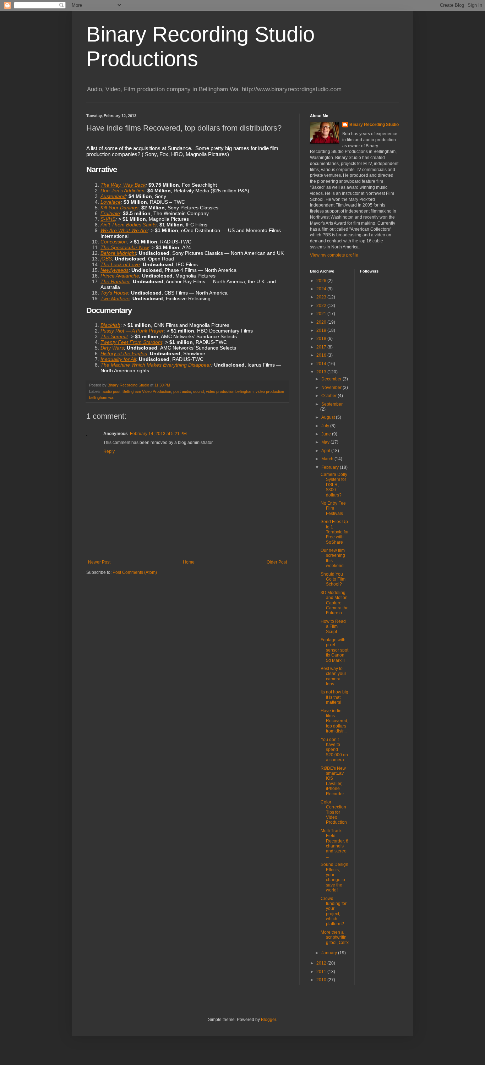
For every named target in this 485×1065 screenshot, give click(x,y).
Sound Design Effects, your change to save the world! (334, 877)
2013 (321, 371)
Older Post (277, 562)
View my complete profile (334, 255)
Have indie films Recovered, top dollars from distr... (334, 721)
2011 (321, 971)
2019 (321, 330)
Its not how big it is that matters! (334, 697)
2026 (321, 280)
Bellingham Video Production (146, 391)
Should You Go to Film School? (333, 579)
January (329, 952)
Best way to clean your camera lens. (333, 676)
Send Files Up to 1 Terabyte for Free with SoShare (335, 532)
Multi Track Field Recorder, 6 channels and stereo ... (334, 843)
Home (189, 562)
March (327, 458)
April (326, 450)
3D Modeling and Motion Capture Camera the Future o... (335, 603)
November (332, 387)
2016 (321, 355)
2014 (321, 363)
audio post (111, 391)
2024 (321, 288)
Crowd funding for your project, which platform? (334, 911)
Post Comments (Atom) (135, 572)
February (330, 467)
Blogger (268, 1019)
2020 (321, 322)
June (326, 434)
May (326, 442)
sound (198, 391)
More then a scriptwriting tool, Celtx (335, 937)
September (332, 404)
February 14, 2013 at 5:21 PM (158, 433)
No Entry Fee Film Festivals (333, 508)
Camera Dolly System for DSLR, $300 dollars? (334, 485)
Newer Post (99, 562)
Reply (109, 451)
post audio (182, 391)
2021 (321, 313)
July (325, 425)
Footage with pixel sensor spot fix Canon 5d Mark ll (334, 650)
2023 (321, 297)
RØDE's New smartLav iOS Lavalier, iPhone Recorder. (333, 781)
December (332, 379)
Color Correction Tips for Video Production (334, 812)
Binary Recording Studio (374, 124)
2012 (321, 963)
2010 (321, 979)
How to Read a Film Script (333, 626)
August (328, 417)
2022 (321, 305)
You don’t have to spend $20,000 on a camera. (334, 750)
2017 (321, 347)
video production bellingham (230, 391)
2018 (321, 338)
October (329, 395)
